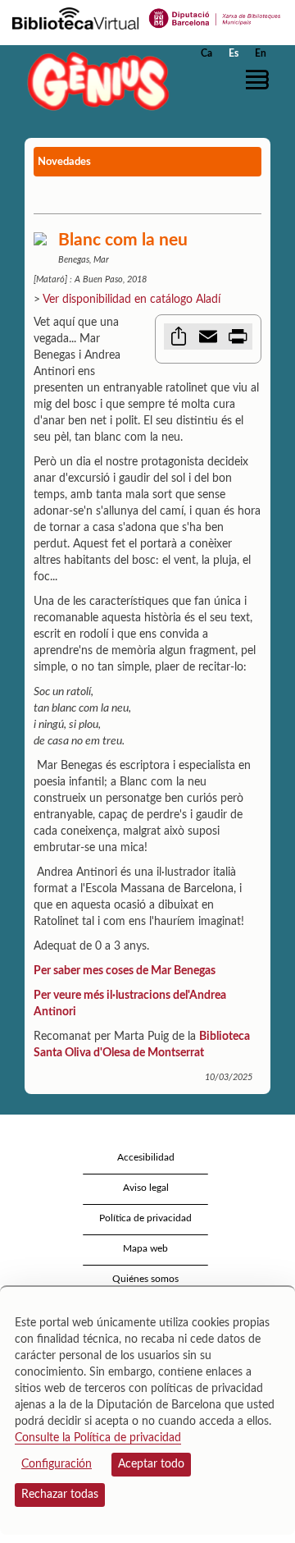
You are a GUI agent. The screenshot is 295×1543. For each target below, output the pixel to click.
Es (233, 53)
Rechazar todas (59, 1494)
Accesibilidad (146, 1157)
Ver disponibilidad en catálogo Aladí (131, 299)
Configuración (56, 1464)
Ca (206, 53)
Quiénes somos (145, 1279)
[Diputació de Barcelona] (215, 17)
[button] (260, 80)
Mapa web (145, 1248)
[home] (94, 81)
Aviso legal (146, 1188)
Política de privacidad (145, 1218)
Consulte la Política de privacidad (98, 1438)
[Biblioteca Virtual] (75, 17)
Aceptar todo (151, 1464)
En (260, 53)
